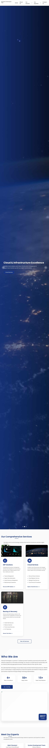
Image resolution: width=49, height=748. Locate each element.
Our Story (7, 272)
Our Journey (7, 687)
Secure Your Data (7, 633)
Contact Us (45, 2)
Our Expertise (36, 2)
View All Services (24, 641)
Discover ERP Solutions (8, 586)
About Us (21, 2)
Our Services (28, 2)
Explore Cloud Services (32, 586)
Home (16, 3)
